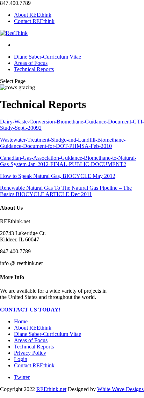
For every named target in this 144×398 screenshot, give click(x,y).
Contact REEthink (34, 21)
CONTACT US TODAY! (30, 310)
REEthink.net (51, 389)
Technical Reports (34, 69)
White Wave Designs (120, 389)
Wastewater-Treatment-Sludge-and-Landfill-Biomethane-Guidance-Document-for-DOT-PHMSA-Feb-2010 (62, 143)
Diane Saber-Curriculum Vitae (47, 57)
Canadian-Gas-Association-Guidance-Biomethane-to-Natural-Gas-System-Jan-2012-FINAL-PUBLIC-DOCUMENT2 (68, 161)
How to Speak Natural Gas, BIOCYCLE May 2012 (57, 176)
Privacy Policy (30, 353)
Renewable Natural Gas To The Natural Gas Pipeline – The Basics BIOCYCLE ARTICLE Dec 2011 (66, 191)
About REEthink (32, 15)
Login (20, 359)
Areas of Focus (31, 63)
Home (21, 321)
